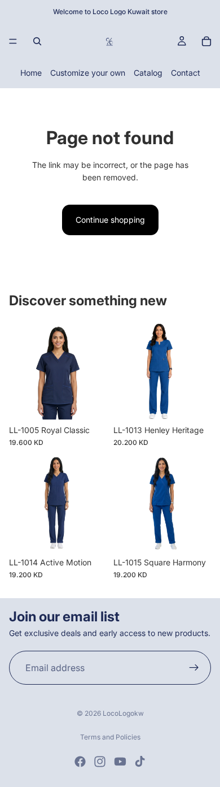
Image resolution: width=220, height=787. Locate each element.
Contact (185, 72)
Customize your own (87, 72)
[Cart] (206, 41)
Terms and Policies (110, 737)
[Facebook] (80, 761)
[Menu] (13, 41)
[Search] (37, 41)
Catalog (148, 72)
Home (31, 72)
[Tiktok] (140, 761)
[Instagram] (100, 761)
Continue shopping (110, 219)
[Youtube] (120, 761)
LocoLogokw (123, 713)
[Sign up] (194, 668)
